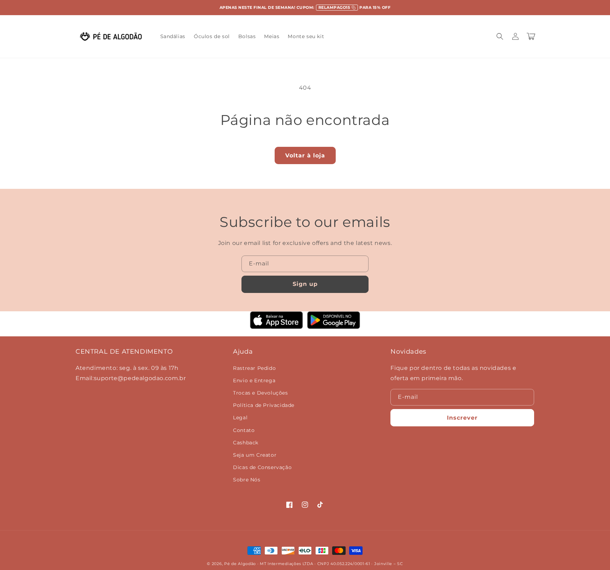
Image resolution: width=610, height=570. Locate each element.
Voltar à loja (305, 155)
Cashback (245, 442)
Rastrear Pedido (254, 368)
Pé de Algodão (240, 563)
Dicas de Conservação (262, 467)
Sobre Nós (246, 479)
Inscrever (462, 417)
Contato (244, 430)
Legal (240, 417)
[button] (500, 36)
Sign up (305, 284)
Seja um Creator (254, 455)
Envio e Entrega (254, 380)
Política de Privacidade (263, 405)
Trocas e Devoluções (260, 393)
